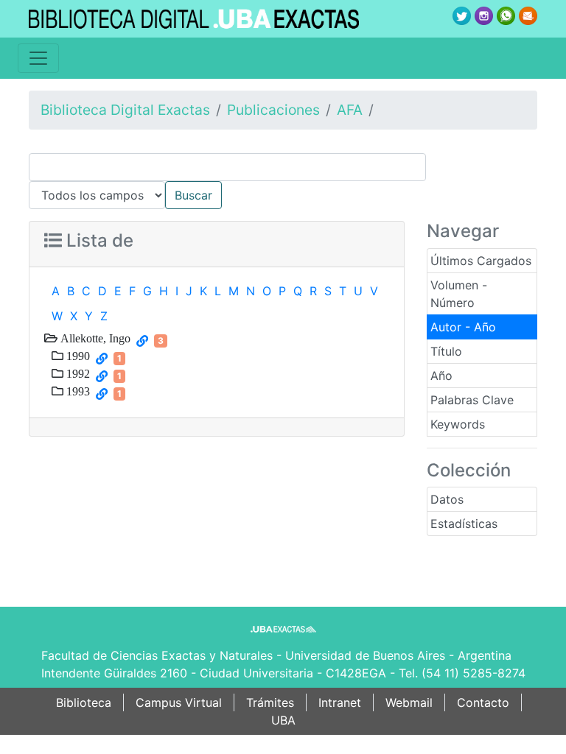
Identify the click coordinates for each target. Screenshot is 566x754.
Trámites (270, 702)
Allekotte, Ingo (93, 338)
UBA (283, 720)
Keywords (457, 424)
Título (446, 351)
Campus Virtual (179, 702)
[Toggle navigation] (38, 58)
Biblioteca (83, 702)
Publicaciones (273, 110)
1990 (76, 356)
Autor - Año (463, 327)
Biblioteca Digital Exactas (125, 110)
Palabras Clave (472, 399)
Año (441, 375)
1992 (76, 373)
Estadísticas (463, 523)
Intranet (339, 702)
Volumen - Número (458, 294)
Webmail (409, 702)
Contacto (483, 702)
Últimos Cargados (480, 260)
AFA (350, 110)
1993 (76, 391)
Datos (447, 499)
